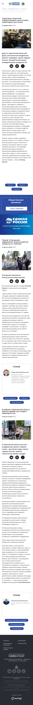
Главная (4, 8)
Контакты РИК (22, 643)
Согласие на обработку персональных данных (16, 690)
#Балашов (25, 398)
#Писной (10, 185)
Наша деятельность (13, 8)
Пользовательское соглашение (16, 684)
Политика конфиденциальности (16, 685)
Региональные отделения (7, 644)
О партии (6, 640)
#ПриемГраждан (17, 628)
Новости (23, 8)
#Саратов (22, 185)
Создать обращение (16, 208)
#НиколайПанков (17, 402)
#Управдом (17, 189)
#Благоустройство (10, 398)
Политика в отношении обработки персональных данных (16, 687)
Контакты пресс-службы (8, 648)
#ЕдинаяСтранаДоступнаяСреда (16, 620)
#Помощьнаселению (16, 624)
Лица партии (22, 640)
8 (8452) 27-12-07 (16, 656)
